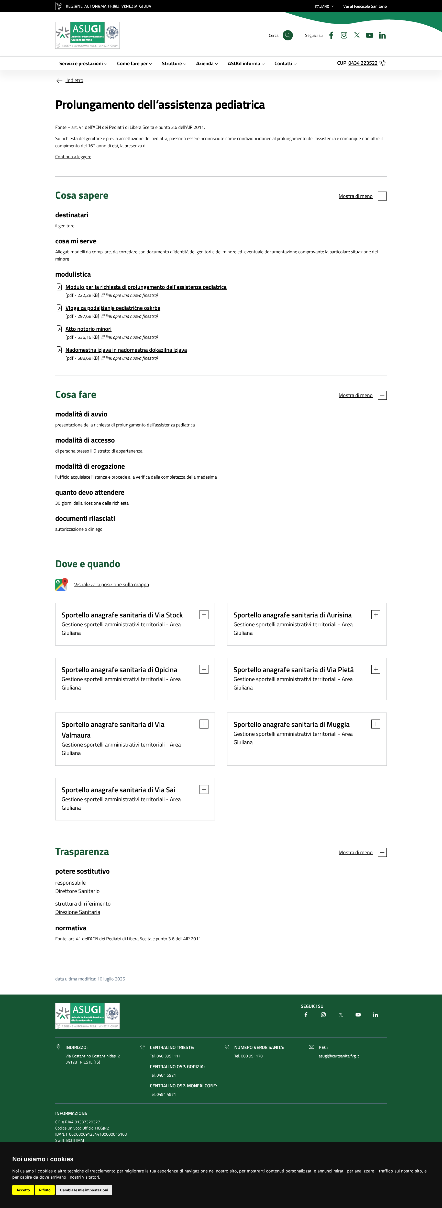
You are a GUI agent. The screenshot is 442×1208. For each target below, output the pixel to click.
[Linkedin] (380, 34)
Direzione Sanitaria (77, 912)
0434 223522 (363, 63)
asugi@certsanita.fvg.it (339, 1056)
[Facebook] (329, 34)
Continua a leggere (73, 156)
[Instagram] (342, 34)
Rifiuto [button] (45, 1190)
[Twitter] (354, 34)
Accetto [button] (23, 1190)
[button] (325, 6)
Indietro (74, 80)
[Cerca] (288, 35)
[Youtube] (367, 34)
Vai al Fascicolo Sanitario (365, 6)
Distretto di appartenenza (117, 450)
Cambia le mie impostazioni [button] (84, 1190)
